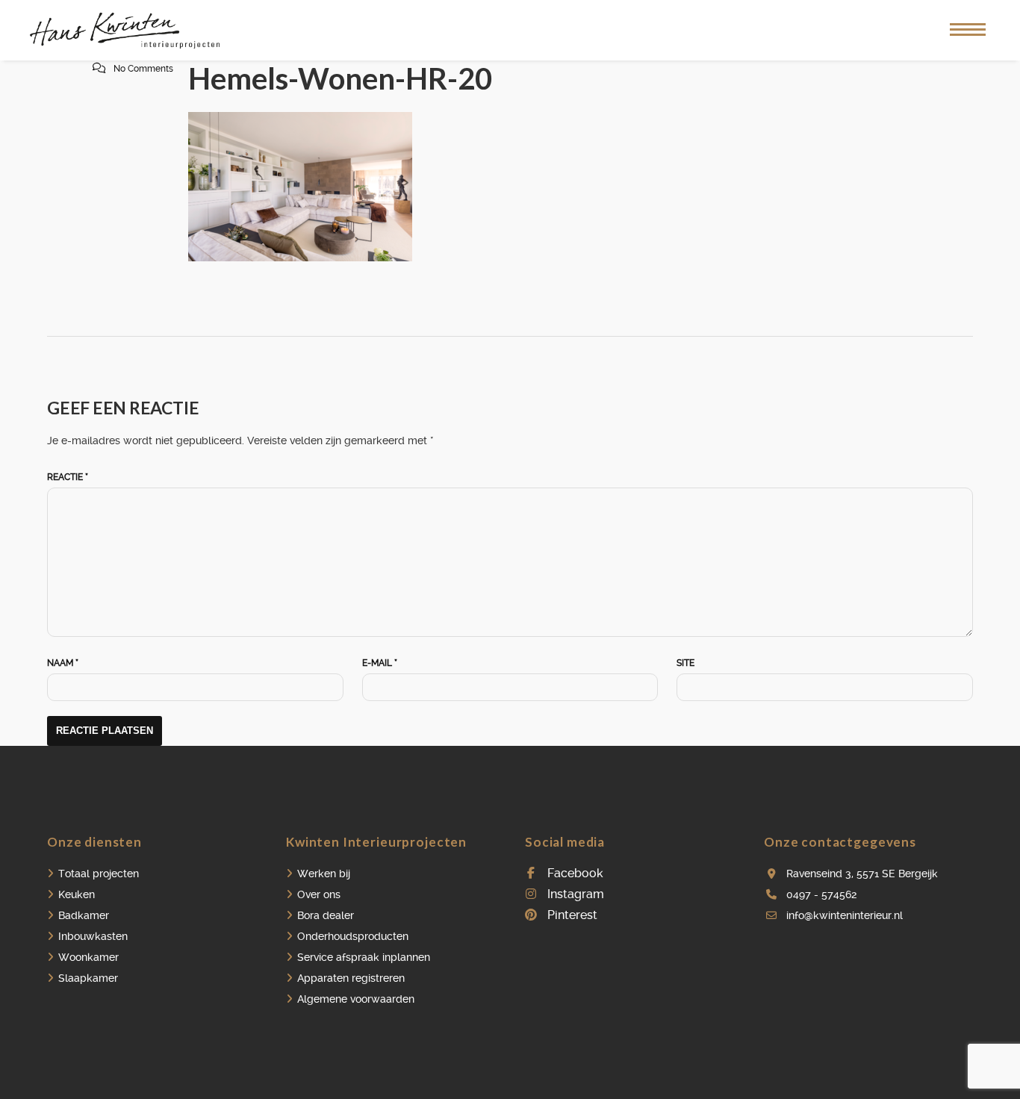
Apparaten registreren (351, 978)
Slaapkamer (88, 978)
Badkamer (83, 915)
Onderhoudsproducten (352, 936)
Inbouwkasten (93, 936)
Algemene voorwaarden (355, 999)
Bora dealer (325, 915)
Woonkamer (88, 957)
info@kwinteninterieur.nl (844, 915)
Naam (62, 663)
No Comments (143, 68)
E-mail (379, 663)
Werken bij (323, 873)
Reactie (67, 477)
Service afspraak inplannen (363, 957)
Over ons (318, 894)
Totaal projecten (98, 873)
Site (685, 663)
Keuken (76, 894)
